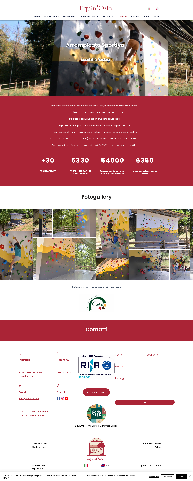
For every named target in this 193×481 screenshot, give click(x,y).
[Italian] (150, 9)
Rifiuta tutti (167, 476)
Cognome (152, 355)
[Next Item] (188, 244)
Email (118, 367)
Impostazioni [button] (154, 476)
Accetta (181, 476)
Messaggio (121, 378)
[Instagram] (62, 398)
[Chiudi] (189, 476)
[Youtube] (66, 398)
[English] (158, 9)
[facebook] (58, 398)
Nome (118, 355)
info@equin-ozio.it (29, 398)
